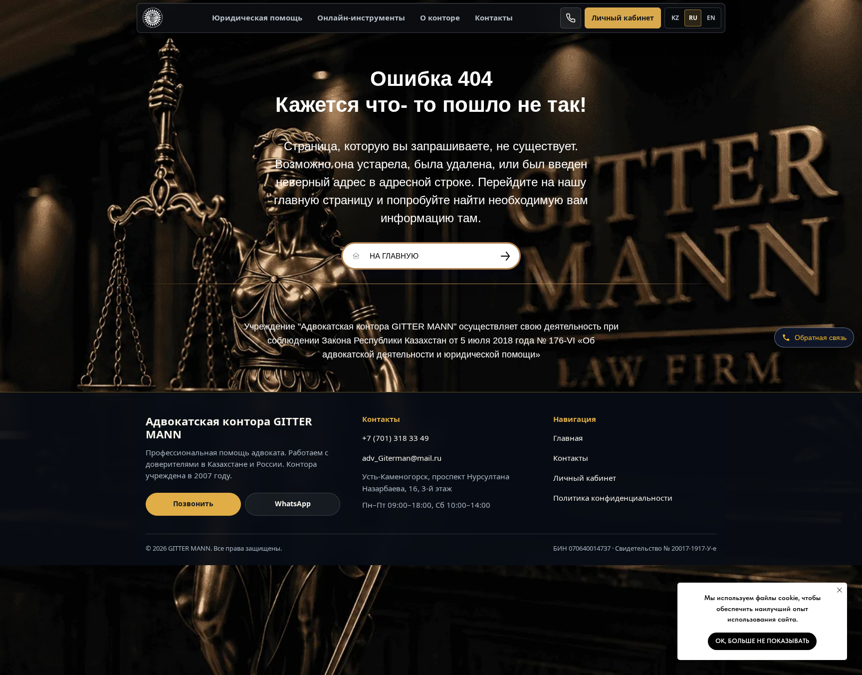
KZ (675, 17)
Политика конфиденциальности (612, 498)
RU (693, 17)
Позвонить (193, 503)
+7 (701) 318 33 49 (395, 438)
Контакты (494, 17)
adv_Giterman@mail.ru (401, 458)
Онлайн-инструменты (361, 17)
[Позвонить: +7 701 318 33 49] (570, 17)
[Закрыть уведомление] (840, 590)
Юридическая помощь (257, 17)
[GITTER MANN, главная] (153, 18)
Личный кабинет (623, 17)
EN (711, 17)
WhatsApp (293, 503)
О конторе (440, 17)
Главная (568, 438)
